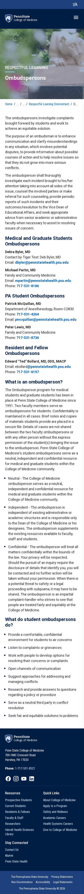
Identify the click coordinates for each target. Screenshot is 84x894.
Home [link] (9, 104)
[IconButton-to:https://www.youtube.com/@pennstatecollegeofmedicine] (24, 779)
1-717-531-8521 (25, 768)
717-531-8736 (28, 338)
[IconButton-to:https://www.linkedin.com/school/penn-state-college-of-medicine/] (32, 779)
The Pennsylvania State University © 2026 (42, 888)
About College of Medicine (59, 800)
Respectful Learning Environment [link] (49, 104)
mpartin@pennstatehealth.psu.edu (43, 281)
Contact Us (12, 850)
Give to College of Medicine (60, 830)
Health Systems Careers (58, 824)
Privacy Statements (62, 876)
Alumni (9, 855)
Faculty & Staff (14, 818)
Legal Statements (62, 882)
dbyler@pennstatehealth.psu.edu (42, 262)
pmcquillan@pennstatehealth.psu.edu (45, 319)
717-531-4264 (28, 314)
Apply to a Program (55, 806)
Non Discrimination (22, 882)
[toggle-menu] (76, 17)
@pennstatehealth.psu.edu (49, 367)
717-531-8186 (28, 286)
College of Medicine (25, 19)
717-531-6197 (28, 372)
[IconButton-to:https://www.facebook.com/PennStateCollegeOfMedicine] (8, 779)
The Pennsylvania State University (29, 876)
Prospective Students (18, 800)
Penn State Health (16, 861)
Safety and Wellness (55, 812)
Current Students (15, 806)
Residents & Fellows (17, 812)
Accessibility (43, 882)
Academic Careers (54, 818)
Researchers (13, 824)
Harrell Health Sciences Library (19, 832)
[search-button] (75, 4)
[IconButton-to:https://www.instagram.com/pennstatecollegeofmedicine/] (16, 779)
